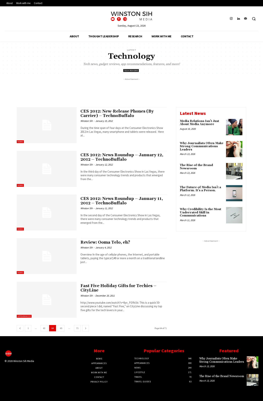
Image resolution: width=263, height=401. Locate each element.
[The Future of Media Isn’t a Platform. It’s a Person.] (234, 193)
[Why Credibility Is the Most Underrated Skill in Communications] (234, 215)
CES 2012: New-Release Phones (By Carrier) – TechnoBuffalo (117, 113)
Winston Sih (86, 121)
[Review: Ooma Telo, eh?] (47, 256)
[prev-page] (20, 328)
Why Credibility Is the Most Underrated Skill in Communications (200, 212)
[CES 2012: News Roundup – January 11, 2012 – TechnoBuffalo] (47, 213)
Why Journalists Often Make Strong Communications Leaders (201, 146)
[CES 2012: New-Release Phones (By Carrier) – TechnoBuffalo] (47, 125)
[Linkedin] (238, 18)
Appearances (24, 316)
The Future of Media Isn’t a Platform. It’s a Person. (200, 188)
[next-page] (85, 328)
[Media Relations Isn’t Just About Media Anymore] (234, 127)
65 (61, 328)
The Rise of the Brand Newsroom (196, 166)
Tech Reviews (131, 70)
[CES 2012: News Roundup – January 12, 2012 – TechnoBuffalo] (47, 169)
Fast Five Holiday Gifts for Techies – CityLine (118, 288)
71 (77, 328)
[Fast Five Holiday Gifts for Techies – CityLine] (47, 300)
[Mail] (245, 18)
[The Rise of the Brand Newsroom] (234, 171)
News (20, 141)
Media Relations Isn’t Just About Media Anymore (199, 122)
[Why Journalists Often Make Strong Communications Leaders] (234, 149)
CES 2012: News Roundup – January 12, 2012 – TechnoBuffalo (121, 157)
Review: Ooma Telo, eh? (105, 242)
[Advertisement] (131, 90)
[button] (253, 18)
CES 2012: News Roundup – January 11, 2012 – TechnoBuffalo (121, 201)
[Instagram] (231, 18)
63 (44, 328)
